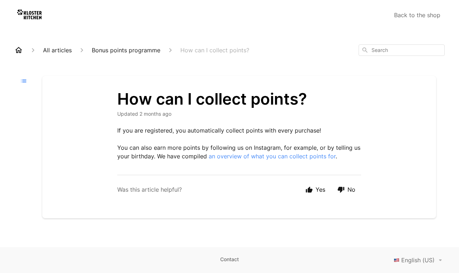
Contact (229, 259)
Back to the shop (417, 15)
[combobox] (402, 50)
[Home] (18, 50)
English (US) (418, 260)
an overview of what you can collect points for (272, 156)
